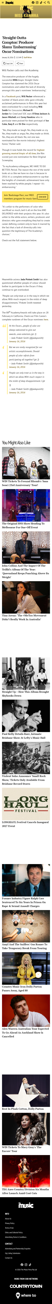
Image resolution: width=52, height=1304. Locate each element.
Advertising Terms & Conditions (15, 1237)
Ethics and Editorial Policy (14, 1232)
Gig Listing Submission (12, 1253)
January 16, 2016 (17, 341)
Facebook (11, 96)
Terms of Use (9, 1228)
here (46, 319)
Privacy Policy (9, 1223)
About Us (8, 1219)
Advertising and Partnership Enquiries (17, 1249)
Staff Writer (28, 57)
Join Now (42, 197)
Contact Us (8, 1258)
